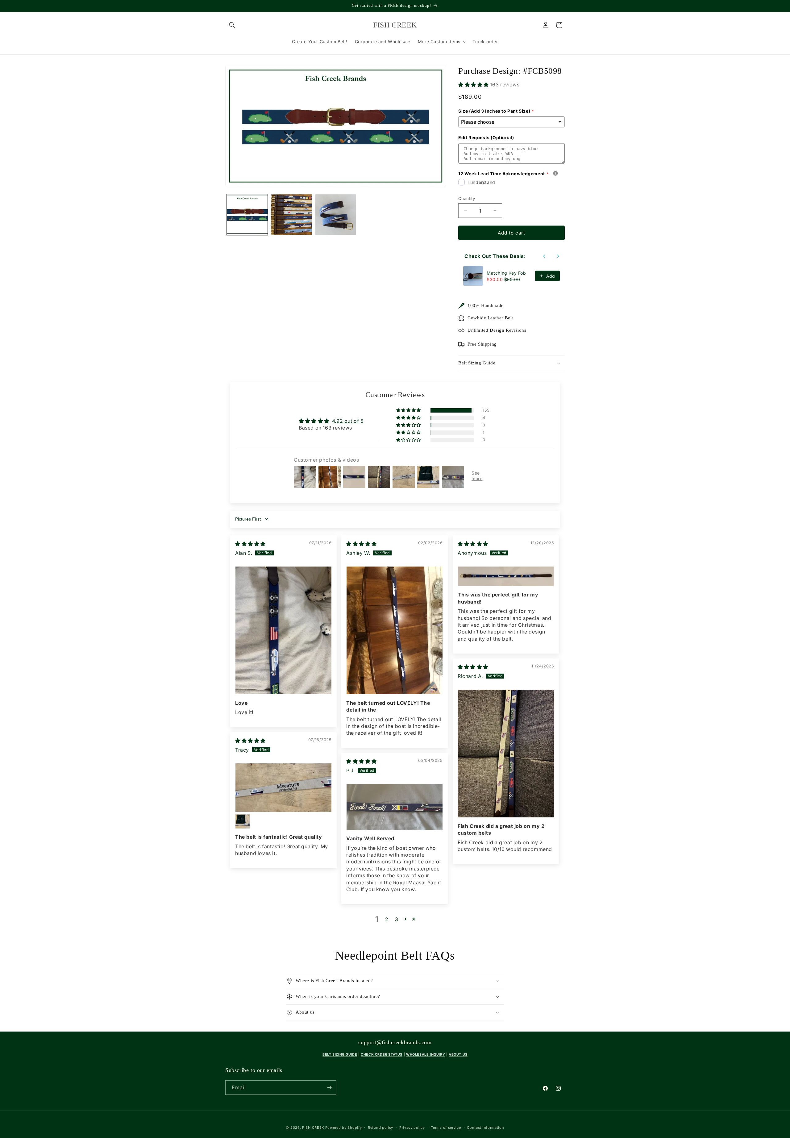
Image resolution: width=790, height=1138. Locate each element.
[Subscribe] (329, 1087)
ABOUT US (458, 1055)
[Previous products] (544, 256)
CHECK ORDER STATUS (381, 1055)
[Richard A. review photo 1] (506, 753)
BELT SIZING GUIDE (339, 1055)
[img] (250, 544)
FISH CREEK (313, 1127)
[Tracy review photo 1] (283, 787)
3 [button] (396, 919)
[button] (232, 25)
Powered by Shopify (343, 1127)
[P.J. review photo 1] (394, 807)
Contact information (485, 1127)
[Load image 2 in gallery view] (291, 214)
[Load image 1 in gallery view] (247, 214)
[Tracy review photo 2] (242, 821)
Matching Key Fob (506, 273)
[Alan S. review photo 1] (283, 630)
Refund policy (380, 1127)
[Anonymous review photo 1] (506, 576)
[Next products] (558, 256)
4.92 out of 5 (348, 421)
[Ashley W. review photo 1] (394, 630)
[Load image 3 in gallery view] (335, 214)
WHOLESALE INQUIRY (425, 1055)
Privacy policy (412, 1127)
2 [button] (387, 919)
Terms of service (446, 1127)
